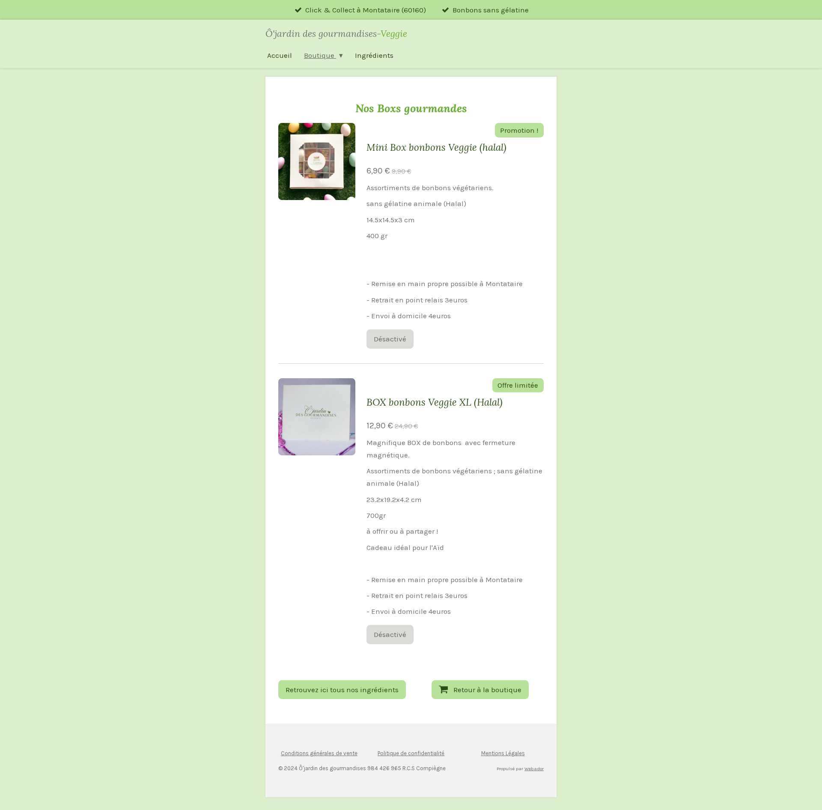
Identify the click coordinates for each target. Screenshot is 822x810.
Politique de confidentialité (411, 753)
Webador (534, 768)
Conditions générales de (311, 753)
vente (349, 753)
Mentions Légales (503, 753)
